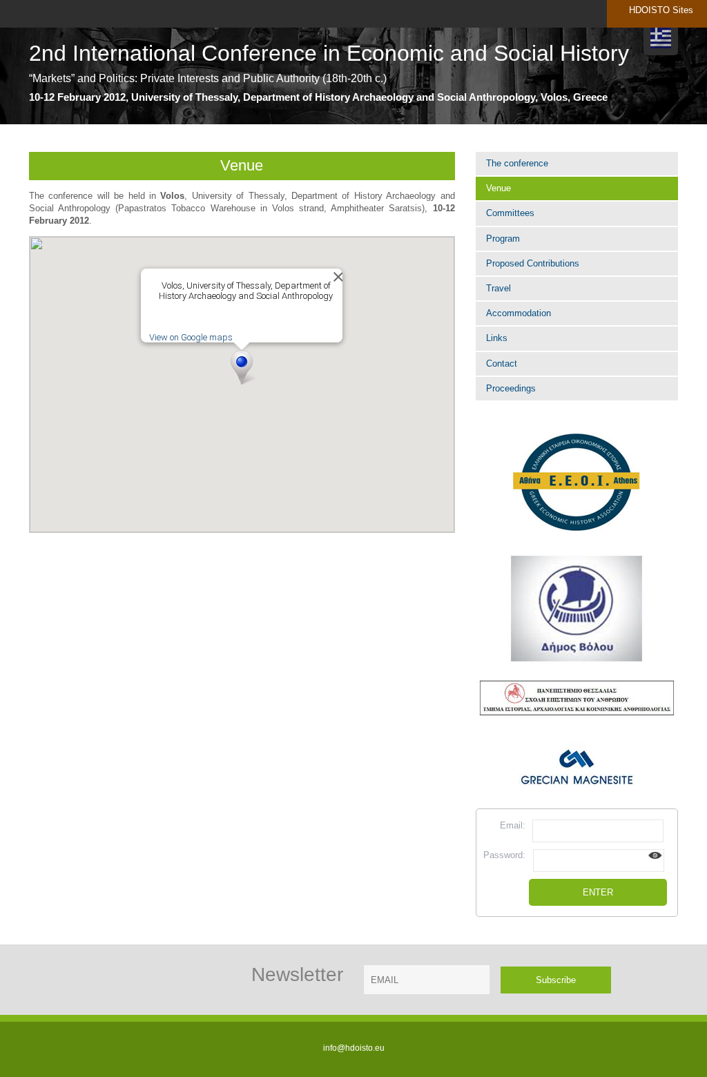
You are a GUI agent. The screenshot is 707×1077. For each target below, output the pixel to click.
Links (496, 338)
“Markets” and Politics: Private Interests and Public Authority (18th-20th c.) (208, 78)
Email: (512, 825)
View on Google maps (191, 337)
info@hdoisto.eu (354, 1048)
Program (503, 238)
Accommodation (518, 313)
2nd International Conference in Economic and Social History (329, 53)
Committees (510, 213)
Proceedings (511, 388)
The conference (517, 163)
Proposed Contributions (532, 263)
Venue (498, 188)
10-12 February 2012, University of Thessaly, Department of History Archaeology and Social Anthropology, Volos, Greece (318, 97)
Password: (504, 855)
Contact (501, 363)
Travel (498, 288)
